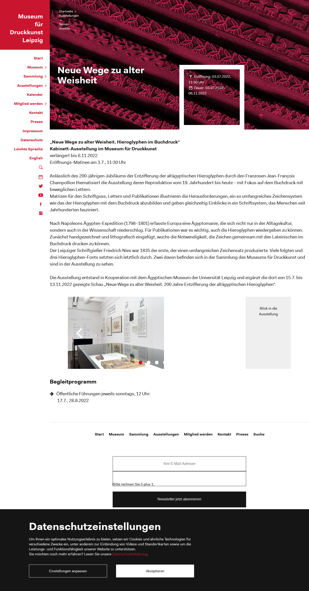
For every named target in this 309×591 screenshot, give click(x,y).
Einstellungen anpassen (68, 571)
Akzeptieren (155, 571)
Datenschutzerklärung (129, 554)
